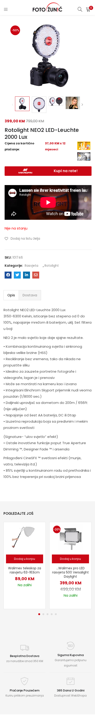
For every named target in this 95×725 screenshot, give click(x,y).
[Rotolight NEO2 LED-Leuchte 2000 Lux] (8, 275)
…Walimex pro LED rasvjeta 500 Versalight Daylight (70, 572)
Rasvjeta (31, 265)
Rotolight (52, 265)
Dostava (30, 295)
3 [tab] (47, 614)
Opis (11, 295)
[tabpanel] (25, 565)
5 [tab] (56, 614)
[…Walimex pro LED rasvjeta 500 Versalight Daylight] (71, 537)
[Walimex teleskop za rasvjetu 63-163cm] (25, 537)
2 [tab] (43, 614)
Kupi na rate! (66, 170)
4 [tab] (52, 614)
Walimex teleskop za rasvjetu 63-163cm (24, 570)
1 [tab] (39, 614)
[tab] (11, 295)
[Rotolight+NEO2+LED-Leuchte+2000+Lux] (17, 275)
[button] (88, 9)
